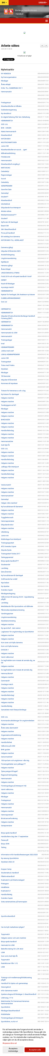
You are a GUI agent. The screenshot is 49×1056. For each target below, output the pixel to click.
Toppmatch (5, 934)
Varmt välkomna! (7, 657)
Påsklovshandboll (8, 876)
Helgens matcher (7, 398)
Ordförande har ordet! (9, 579)
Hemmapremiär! (7, 815)
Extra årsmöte (6, 572)
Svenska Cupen (7, 590)
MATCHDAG (5, 168)
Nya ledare (5, 583)
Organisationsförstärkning (11, 735)
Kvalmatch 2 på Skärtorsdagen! (13, 880)
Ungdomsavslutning (8, 258)
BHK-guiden (5, 750)
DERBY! (4, 280)
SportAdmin (5, 1007)
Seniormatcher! (6, 757)
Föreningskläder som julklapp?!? (13, 764)
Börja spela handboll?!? (10, 561)
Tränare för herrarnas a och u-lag (13, 391)
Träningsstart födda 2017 (10, 554)
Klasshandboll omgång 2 (10, 164)
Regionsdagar (6, 175)
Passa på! (4, 840)
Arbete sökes (10, 45)
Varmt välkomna (7, 789)
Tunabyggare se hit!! (8, 405)
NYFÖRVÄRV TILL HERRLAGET (12, 240)
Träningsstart (6, 362)
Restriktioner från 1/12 (9, 963)
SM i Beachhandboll (8, 229)
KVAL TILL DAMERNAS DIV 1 (12, 88)
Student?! (4, 197)
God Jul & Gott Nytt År (9, 956)
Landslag (4, 568)
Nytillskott (5, 262)
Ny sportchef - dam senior (11, 628)
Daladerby (5, 182)
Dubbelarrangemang (9, 110)
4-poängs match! (7, 287)
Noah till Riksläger (8, 284)
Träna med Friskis (7, 365)
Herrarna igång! (7, 266)
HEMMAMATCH (7, 121)
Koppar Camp (6, 869)
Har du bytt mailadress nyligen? (13, 927)
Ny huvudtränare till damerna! (12, 507)
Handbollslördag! (7, 474)
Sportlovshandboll (8, 916)
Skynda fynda (6, 550)
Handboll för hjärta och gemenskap (14, 983)
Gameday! (5, 193)
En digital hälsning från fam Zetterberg (15, 117)
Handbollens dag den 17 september (14, 836)
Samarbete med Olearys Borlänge (13, 710)
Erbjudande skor (7, 525)
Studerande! (5, 565)
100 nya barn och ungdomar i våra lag (15, 760)
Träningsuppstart (7, 543)
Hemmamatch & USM (9, 333)
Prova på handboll (8, 233)
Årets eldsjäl (5, 84)
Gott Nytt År (5, 445)
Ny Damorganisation (8, 77)
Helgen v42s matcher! (9, 503)
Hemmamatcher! (7, 496)
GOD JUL (4, 124)
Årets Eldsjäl (5, 269)
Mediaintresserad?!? (8, 215)
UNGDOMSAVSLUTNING (10, 273)
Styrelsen (4, 369)
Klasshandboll (6, 135)
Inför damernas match (9, 991)
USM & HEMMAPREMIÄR (10, 354)
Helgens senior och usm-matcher (13, 938)
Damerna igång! (7, 247)
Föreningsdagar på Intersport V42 (13, 786)
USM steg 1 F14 (7, 998)
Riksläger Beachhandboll (10, 1011)
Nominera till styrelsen (9, 383)
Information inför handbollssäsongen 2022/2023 (19, 855)
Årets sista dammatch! (9, 728)
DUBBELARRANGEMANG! (10, 298)
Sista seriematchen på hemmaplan (14, 902)
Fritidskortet (5, 157)
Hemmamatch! (6, 336)
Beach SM (5, 226)
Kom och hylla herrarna (9, 646)
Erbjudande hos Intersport (11, 208)
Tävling (3, 847)
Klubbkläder (5, 1014)
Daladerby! (5, 171)
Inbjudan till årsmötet (9, 380)
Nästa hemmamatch (8, 131)
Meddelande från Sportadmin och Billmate (17, 606)
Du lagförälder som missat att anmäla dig (16, 670)
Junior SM (5, 146)
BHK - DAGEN (6, 128)
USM (3, 952)
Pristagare (5, 884)
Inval (2, 344)
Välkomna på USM (8, 746)
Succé (3, 179)
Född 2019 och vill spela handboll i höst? (16, 276)
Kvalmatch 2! (6, 891)
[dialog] (24, 1040)
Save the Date (6, 189)
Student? (4, 218)
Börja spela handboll (9, 833)
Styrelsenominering (8, 621)
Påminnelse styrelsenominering (12, 610)
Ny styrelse (5, 586)
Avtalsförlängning (8, 255)
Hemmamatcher (7, 441)
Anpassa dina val (10, 1043)
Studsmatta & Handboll (10, 873)
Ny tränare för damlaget (10, 394)
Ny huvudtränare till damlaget (12, 575)
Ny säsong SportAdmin (10, 858)
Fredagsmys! (6, 103)
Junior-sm (5, 536)
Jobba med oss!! (7, 351)
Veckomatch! (6, 485)
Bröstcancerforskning (9, 818)
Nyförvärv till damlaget (9, 222)
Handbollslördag (7, 430)
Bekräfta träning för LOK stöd (12, 949)
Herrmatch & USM (8, 945)
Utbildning (5, 532)
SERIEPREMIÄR (6, 186)
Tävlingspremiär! (7, 557)
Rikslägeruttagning (8, 594)
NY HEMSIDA (6, 74)
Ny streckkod (6, 113)
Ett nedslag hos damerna (10, 237)
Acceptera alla (35, 1050)
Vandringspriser (7, 614)
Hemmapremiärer (7, 521)
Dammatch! (5, 681)
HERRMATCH (6, 309)
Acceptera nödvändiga (13, 1049)
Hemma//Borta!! (7, 673)
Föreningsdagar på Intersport (12, 1018)
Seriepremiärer (6, 826)
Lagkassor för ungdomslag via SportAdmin (17, 632)
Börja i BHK (5, 844)
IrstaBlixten (5, 887)
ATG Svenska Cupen (8, 546)
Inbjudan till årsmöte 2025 (10, 251)
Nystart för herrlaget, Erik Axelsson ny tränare (18, 295)
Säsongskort (6, 987)
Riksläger (4, 81)
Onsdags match (7, 684)
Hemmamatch (6, 92)
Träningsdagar (6, 340)
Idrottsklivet (5, 204)
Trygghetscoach (7, 517)
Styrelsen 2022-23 (7, 862)
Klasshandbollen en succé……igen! (14, 150)
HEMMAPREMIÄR (7, 347)
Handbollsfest (6, 742)
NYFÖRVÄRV (6, 139)
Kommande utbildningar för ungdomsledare (17, 721)
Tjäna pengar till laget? (9, 771)
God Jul (4, 302)
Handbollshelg (6, 706)
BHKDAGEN (5, 420)
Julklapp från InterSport (10, 467)
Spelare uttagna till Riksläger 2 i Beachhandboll (18, 994)
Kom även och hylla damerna (12, 643)
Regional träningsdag (9, 775)
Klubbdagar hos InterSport (11, 539)
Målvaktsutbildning (8, 153)
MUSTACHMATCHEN (9, 142)
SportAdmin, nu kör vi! (9, 1021)
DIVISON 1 (5, 650)
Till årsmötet (5, 376)
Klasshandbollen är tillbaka (11, 106)
